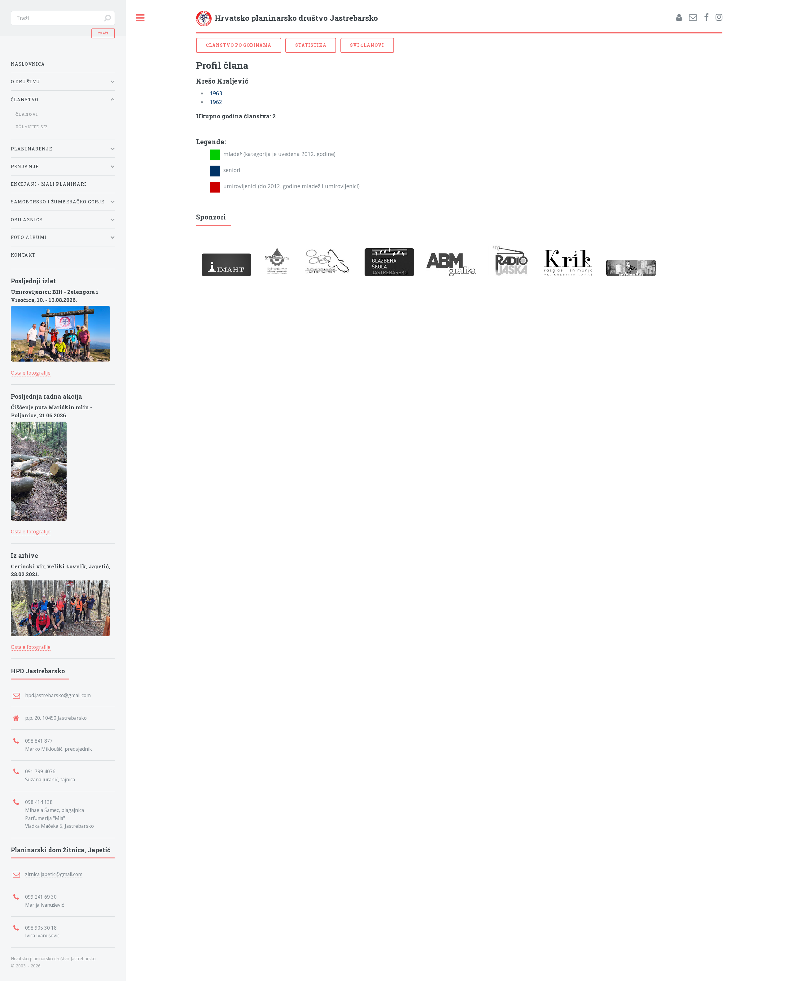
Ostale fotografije (30, 372)
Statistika (310, 45)
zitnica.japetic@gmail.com (53, 874)
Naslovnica (28, 64)
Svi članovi (367, 45)
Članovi (26, 114)
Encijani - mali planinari (48, 184)
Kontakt (23, 255)
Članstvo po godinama (239, 45)
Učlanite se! (31, 126)
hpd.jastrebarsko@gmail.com (58, 695)
